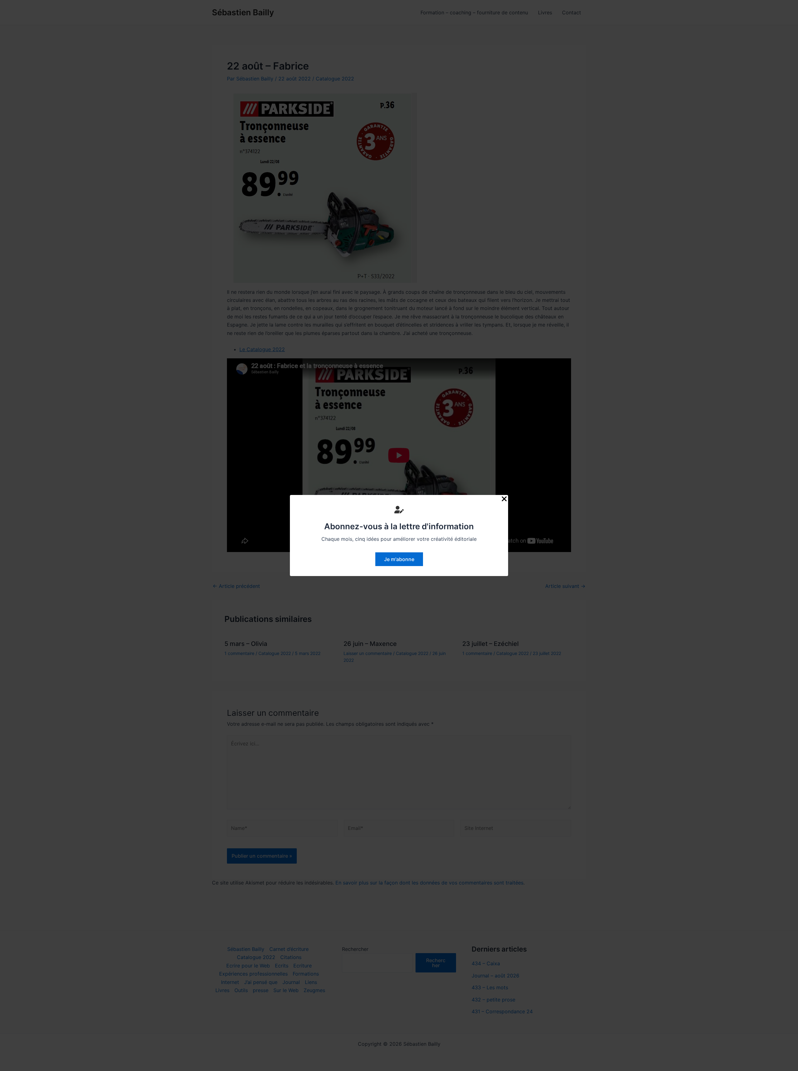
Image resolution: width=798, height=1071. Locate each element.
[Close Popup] (504, 499)
